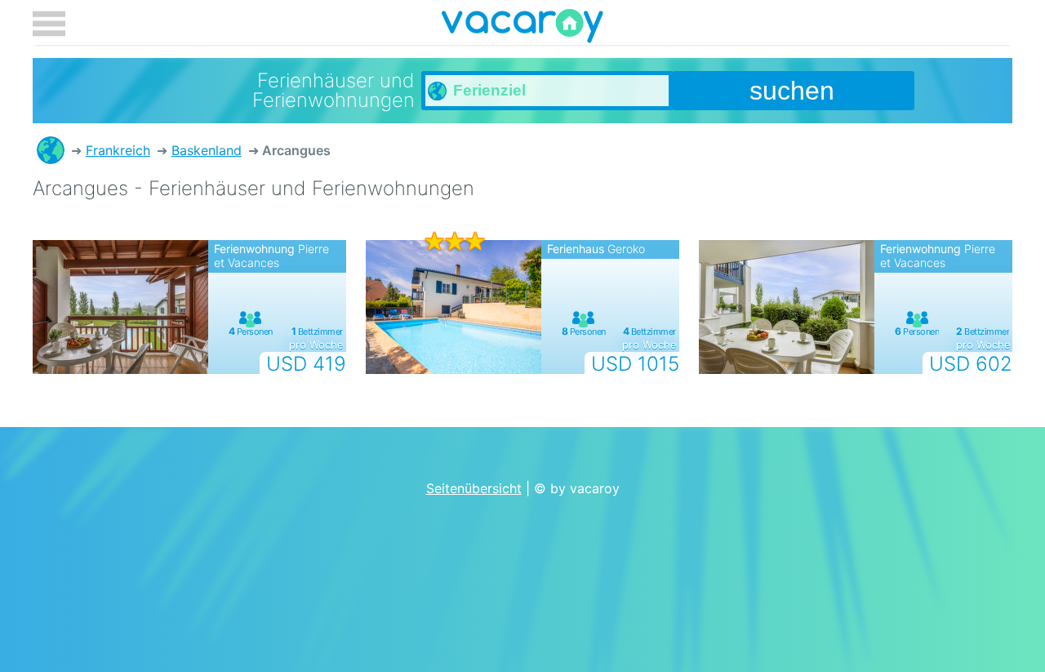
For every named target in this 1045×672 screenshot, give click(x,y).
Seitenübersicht (474, 488)
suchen (791, 90)
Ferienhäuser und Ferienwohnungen (50, 150)
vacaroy (522, 28)
